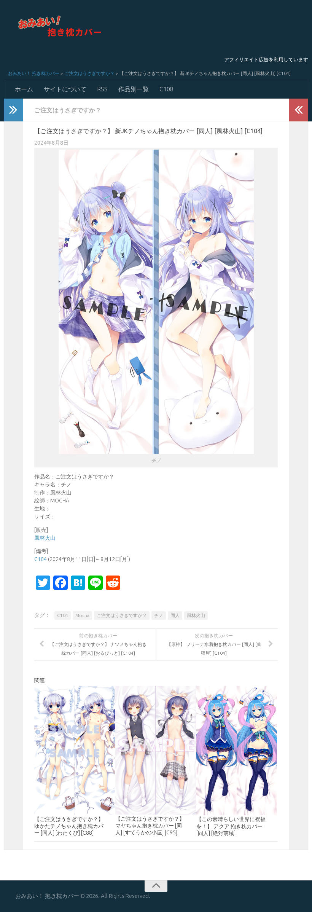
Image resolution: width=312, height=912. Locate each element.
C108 (166, 89)
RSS (102, 89)
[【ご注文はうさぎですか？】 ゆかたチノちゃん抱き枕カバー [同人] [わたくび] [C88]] (74, 750)
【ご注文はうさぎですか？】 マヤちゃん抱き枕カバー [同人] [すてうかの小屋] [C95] (150, 825)
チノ (158, 615)
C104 (40, 559)
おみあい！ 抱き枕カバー (33, 73)
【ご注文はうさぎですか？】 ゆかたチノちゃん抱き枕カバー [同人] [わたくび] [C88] (68, 826)
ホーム (24, 89)
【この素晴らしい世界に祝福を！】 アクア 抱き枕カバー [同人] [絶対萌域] (231, 826)
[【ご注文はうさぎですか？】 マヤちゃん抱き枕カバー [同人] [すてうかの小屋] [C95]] (155, 750)
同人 (175, 615)
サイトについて (65, 89)
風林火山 (45, 538)
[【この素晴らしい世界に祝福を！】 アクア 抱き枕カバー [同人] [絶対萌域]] (236, 750)
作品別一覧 (133, 89)
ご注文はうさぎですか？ (89, 73)
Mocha (82, 615)
